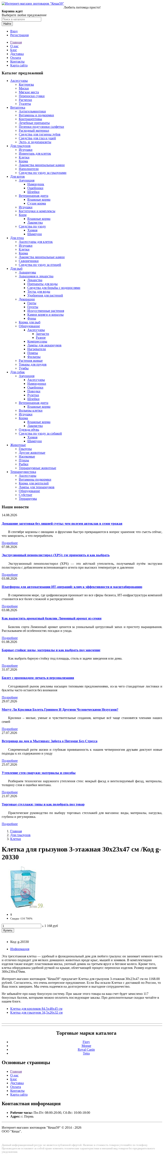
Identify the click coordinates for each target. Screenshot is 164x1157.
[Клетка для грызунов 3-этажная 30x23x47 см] (23, 907)
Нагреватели (36, 349)
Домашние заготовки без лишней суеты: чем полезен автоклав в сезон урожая (62, 523)
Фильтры (34, 357)
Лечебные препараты (34, 123)
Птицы (24, 460)
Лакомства (35, 222)
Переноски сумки (32, 96)
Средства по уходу (32, 226)
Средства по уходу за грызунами (42, 172)
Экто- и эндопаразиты (35, 142)
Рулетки (33, 395)
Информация (19, 949)
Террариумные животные (37, 468)
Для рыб (16, 268)
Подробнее (10, 543)
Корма (23, 161)
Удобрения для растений (45, 295)
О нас (14, 46)
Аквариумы (27, 272)
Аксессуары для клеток (36, 242)
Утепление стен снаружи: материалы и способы (39, 773)
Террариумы (28, 498)
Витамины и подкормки (36, 115)
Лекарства (34, 280)
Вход (14, 31)
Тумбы (24, 368)
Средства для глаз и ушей (37, 138)
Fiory (86, 1042)
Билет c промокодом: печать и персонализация (38, 678)
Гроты (31, 303)
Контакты (17, 61)
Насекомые (27, 456)
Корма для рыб (29, 322)
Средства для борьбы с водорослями (53, 288)
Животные (18, 445)
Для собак (17, 372)
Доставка (17, 54)
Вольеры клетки (30, 410)
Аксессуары (19, 80)
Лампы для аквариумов (44, 345)
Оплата (15, 57)
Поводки (33, 391)
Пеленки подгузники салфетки (41, 126)
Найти (7, 23)
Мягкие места (29, 92)
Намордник (35, 184)
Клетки (24, 157)
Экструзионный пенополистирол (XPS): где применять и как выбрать (56, 555)
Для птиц (17, 238)
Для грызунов (20, 146)
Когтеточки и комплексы (37, 211)
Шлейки (33, 192)
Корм (22, 215)
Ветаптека (17, 107)
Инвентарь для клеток (35, 153)
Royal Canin (86, 1049)
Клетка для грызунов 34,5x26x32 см (36, 1012)
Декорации (27, 299)
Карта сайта (19, 65)
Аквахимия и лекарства (36, 276)
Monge (86, 1045)
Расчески (25, 100)
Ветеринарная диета (33, 195)
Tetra (86, 1053)
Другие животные (32, 452)
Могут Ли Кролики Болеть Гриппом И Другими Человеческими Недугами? (60, 709)
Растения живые (31, 360)
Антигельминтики (32, 111)
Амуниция (26, 180)
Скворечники (29, 261)
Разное (41, 337)
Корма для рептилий (34, 483)
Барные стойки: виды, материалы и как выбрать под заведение (51, 650)
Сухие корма (36, 203)
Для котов (17, 176)
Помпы (32, 353)
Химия (32, 230)
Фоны (31, 318)
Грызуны (25, 449)
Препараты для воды (42, 284)
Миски (24, 88)
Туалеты (25, 103)
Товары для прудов (33, 364)
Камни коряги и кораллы (45, 314)
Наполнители (29, 169)
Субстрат (25, 495)
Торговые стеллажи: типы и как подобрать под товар (43, 804)
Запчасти (42, 334)
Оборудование (29, 326)
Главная (16, 42)
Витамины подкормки (35, 479)
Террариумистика (23, 472)
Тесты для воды (38, 291)
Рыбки (23, 464)
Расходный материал (34, 130)
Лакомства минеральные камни (42, 165)
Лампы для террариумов (36, 487)
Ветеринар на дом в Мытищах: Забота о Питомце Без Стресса (49, 741)
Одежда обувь (29, 429)
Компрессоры (37, 341)
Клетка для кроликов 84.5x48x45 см (36, 1008)
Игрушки (25, 149)
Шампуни (34, 234)
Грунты (32, 307)
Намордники (36, 383)
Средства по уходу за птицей (40, 265)
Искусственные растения (45, 311)
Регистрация (19, 35)
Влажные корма (38, 199)
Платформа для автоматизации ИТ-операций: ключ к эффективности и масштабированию (72, 587)
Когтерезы (26, 84)
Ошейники (35, 188)
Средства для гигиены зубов (39, 134)
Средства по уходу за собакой (40, 433)
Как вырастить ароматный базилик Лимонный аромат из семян (51, 618)
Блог (13, 50)
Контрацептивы (30, 119)
